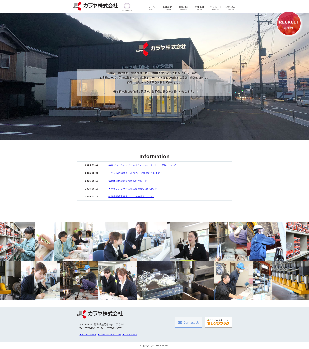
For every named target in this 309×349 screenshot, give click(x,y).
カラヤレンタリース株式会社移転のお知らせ (132, 188)
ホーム (151, 8)
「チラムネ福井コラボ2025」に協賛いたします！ (135, 173)
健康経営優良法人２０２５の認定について (131, 196)
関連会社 (199, 8)
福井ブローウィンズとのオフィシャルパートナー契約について (142, 165)
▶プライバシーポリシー (109, 334)
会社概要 (167, 8)
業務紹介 (183, 8)
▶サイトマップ (129, 334)
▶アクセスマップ (88, 334)
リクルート (216, 8)
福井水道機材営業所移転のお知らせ (127, 181)
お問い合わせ (232, 8)
